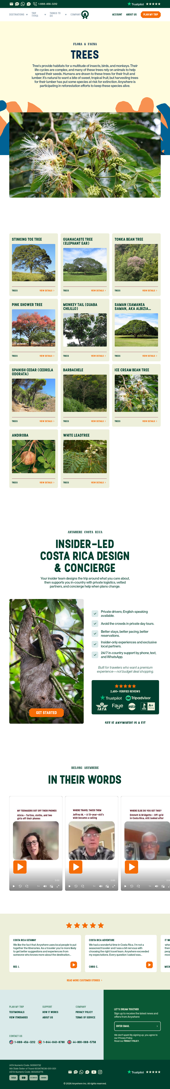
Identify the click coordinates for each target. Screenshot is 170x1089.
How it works (50, 1012)
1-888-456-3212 (47, 3)
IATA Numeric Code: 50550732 (25, 1065)
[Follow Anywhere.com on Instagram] (100, 1072)
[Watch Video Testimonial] (73, 965)
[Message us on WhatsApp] (23, 4)
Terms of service (85, 1017)
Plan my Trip (150, 14)
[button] (14, 886)
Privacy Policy (131, 1041)
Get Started (46, 712)
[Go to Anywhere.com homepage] (85, 14)
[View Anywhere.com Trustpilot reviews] (144, 4)
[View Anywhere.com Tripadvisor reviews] (138, 698)
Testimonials (17, 1012)
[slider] (12, 880)
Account (117, 14)
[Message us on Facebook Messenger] (28, 4)
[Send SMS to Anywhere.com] (17, 4)
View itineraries (18, 1017)
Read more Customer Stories (83, 980)
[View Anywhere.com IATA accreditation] (102, 706)
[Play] (20, 867)
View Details (46, 290)
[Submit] (157, 1026)
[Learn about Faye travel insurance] (117, 706)
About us (131, 14)
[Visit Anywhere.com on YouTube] (93, 1072)
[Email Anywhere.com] (11, 4)
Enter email (122, 1026)
